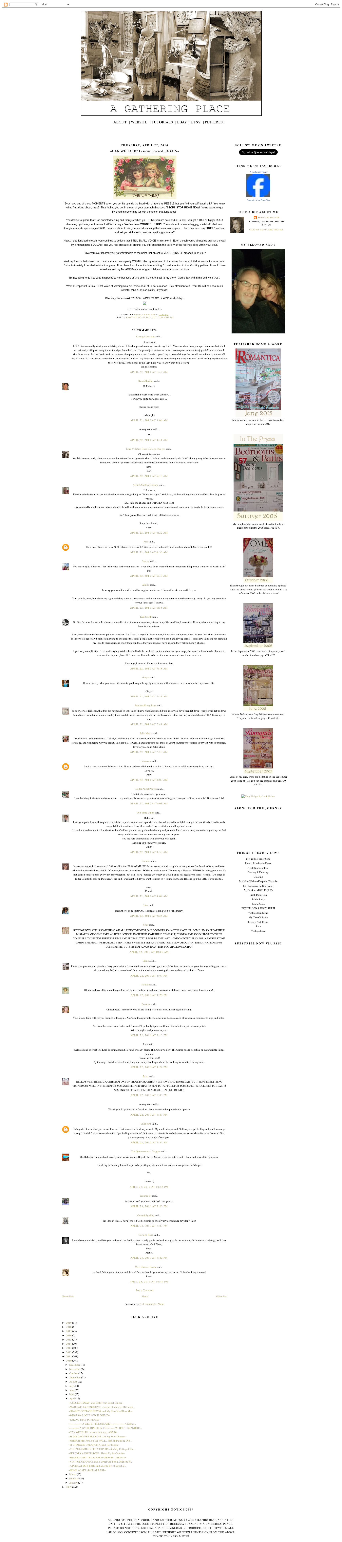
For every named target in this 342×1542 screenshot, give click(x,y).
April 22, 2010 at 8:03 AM (149, 780)
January (73, 1482)
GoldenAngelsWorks (146, 789)
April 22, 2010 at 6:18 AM (149, 476)
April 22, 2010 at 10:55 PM (149, 1187)
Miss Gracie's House (145, 1267)
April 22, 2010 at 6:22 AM (149, 532)
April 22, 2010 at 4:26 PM (149, 1067)
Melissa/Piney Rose (145, 705)
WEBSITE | (141, 121)
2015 (69, 1339)
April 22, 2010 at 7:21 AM (149, 696)
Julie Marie (146, 733)
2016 (69, 1335)
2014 (69, 1343)
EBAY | (183, 121)
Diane (145, 960)
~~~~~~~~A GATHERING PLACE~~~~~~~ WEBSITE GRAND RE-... (105, 1428)
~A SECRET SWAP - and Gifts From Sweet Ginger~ (95, 1403)
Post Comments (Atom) (152, 1304)
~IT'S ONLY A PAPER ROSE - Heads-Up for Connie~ (96, 1453)
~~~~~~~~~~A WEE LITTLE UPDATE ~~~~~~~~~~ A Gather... (102, 1424)
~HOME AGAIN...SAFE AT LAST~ (87, 1470)
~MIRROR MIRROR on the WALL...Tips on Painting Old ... (100, 1440)
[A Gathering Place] (258, 196)
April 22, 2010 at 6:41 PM (149, 1114)
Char (145, 924)
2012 (69, 1352)
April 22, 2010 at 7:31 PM (149, 1142)
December (75, 1364)
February (74, 1478)
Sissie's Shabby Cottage (145, 485)
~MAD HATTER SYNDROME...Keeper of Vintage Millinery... (101, 1407)
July (71, 1386)
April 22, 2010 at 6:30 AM (149, 552)
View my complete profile (266, 230)
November (75, 1369)
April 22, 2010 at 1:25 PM (149, 995)
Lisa (145, 905)
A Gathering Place (258, 172)
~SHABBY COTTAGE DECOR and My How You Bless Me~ (100, 1411)
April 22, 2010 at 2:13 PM (149, 1035)
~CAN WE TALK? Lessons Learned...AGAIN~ (92, 1432)
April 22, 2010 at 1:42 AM (149, 372)
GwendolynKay (145, 1215)
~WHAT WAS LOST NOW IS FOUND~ (89, 1415)
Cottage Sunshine (145, 336)
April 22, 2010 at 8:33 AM (149, 852)
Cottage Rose (146, 1234)
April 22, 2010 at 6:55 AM (149, 607)
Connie (146, 861)
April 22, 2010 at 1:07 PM (149, 975)
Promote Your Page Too (258, 200)
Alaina (145, 584)
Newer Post (68, 1296)
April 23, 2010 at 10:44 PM (149, 1281)
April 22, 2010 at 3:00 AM (149, 420)
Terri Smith (146, 617)
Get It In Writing (163, 317)
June (72, 1390)
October (73, 1373)
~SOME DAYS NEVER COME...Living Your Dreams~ (97, 1436)
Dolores (146, 1004)
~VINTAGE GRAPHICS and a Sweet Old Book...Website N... (100, 1461)
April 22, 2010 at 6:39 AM (149, 576)
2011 (69, 1356)
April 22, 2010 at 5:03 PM (149, 1095)
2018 (69, 1327)
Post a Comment (144, 1290)
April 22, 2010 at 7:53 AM (149, 752)
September (75, 1377)
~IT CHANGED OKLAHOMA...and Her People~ (94, 1445)
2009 (69, 1487)
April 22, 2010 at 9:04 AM (149, 896)
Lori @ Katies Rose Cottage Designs (145, 449)
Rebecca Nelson (268, 217)
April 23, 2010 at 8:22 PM (149, 1257)
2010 (69, 1360)
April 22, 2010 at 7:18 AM (149, 668)
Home (145, 1296)
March (73, 1474)
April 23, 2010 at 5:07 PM (149, 1226)
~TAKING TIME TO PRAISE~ (84, 1419)
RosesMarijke (145, 381)
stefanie (146, 984)
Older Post (221, 1296)
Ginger (145, 677)
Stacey (145, 561)
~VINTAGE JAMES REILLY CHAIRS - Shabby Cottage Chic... (101, 1449)
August (73, 1381)
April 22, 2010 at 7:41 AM (149, 724)
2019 (69, 1322)
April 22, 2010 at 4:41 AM (149, 440)
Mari (145, 1076)
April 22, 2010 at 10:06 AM (149, 952)
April (72, 1398)
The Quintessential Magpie (145, 1151)
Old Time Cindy (145, 812)
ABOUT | (121, 121)
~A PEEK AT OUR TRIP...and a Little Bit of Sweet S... (97, 1466)
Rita (145, 541)
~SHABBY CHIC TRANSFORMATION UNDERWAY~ (97, 1457)
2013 (69, 1348)
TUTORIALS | (164, 121)
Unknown (146, 761)
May (72, 1394)
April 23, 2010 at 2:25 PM (149, 1206)
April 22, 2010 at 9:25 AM (149, 916)
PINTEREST (215, 121)
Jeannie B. (145, 1195)
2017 (69, 1331)
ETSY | (197, 121)
